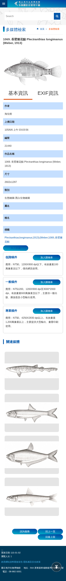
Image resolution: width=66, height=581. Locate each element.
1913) (36, 237)
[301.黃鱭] (32, 455)
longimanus (25, 237)
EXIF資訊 (48, 93)
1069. (51, 237)
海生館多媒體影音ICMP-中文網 (27, 3)
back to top (56, 567)
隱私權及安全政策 (32, 562)
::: (4, 26)
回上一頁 (50, 531)
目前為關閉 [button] (3, 3)
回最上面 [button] (50, 537)
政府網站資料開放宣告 (12, 562)
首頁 (42, 29)
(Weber (44, 237)
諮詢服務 (25, 531)
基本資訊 (18, 93)
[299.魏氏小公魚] (32, 413)
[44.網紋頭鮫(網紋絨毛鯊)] (32, 371)
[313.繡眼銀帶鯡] (32, 497)
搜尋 (57, 16)
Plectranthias (12, 237)
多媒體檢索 (54, 29)
